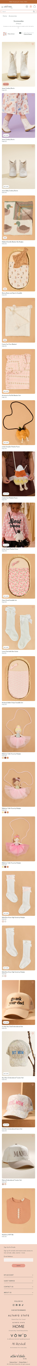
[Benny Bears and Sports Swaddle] (18, 269)
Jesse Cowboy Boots (8, 88)
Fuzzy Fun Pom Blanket (9, 344)
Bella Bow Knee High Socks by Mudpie (13, 917)
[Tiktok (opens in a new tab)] (23, 1305)
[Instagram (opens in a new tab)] (14, 1305)
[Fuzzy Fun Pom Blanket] (18, 320)
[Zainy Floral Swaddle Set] (18, 576)
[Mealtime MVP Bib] (18, 1210)
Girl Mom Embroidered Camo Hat (12, 1129)
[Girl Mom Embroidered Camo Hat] (18, 1104)
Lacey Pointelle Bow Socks (10, 651)
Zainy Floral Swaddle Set (9, 600)
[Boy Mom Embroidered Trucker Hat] (18, 1053)
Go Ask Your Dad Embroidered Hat (12, 1026)
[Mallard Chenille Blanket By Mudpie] (18, 217)
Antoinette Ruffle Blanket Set (11, 395)
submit (18, 1265)
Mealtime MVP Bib (7, 1235)
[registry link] (31, 6)
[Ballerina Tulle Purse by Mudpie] (18, 729)
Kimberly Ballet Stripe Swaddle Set (12, 703)
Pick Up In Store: (29, 32)
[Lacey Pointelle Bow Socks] (18, 627)
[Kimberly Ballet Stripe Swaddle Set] (18, 678)
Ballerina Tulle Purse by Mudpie (11, 754)
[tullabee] (8, 6)
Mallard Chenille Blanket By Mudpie (12, 242)
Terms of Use (13, 1362)
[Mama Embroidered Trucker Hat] (18, 1156)
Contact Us (8, 1287)
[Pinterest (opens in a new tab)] (20, 1305)
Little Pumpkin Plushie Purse (11, 447)
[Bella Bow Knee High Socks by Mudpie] (18, 893)
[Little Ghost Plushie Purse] (18, 525)
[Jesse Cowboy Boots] (18, 64)
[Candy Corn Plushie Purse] (18, 473)
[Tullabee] (18, 1356)
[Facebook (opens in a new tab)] (17, 1305)
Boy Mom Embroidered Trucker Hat (13, 1078)
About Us (7, 1292)
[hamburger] (2, 7)
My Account (9, 1275)
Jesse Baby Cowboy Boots (10, 191)
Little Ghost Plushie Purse (10, 549)
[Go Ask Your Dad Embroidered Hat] (18, 1002)
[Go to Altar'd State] (18, 1315)
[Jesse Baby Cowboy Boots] (18, 166)
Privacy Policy (23, 1362)
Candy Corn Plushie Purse (9, 498)
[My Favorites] (32, 44)
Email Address (8, 1256)
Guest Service (9, 1281)
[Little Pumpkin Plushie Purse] (18, 422)
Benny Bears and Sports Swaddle (12, 293)
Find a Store (28, 34)
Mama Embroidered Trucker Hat (12, 1180)
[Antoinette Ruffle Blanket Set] (18, 371)
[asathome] (18, 1325)
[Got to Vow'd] (18, 1335)
